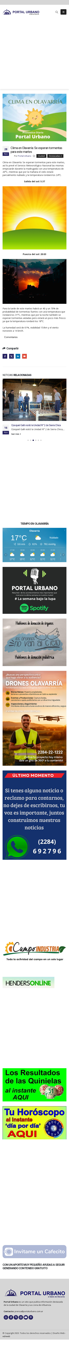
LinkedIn (18, 356)
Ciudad (41, 156)
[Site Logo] (21, 11)
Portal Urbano (24, 156)
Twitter (11, 356)
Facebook (5, 356)
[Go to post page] (34, 395)
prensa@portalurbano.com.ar (29, 1307)
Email (24, 356)
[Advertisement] (34, 55)
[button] (56, 12)
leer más (15, 430)
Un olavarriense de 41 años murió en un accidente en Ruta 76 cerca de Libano (37, 417)
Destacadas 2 (55, 156)
